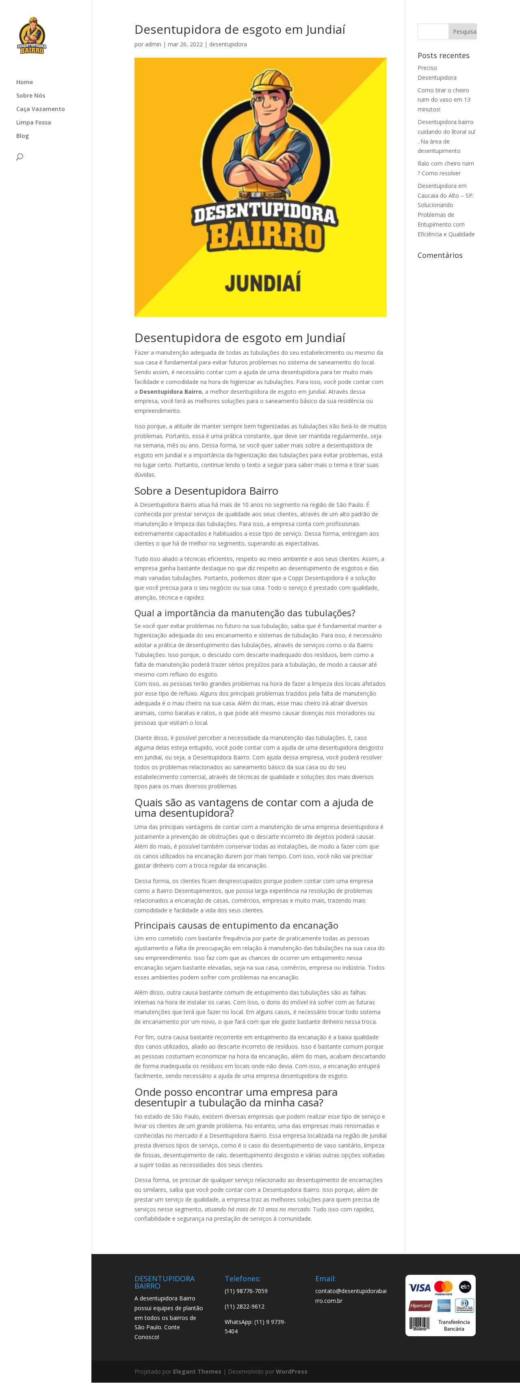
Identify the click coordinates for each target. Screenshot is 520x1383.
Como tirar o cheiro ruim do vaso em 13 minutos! (444, 99)
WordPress (292, 1371)
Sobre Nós (30, 96)
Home (24, 82)
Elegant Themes (197, 1371)
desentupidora (228, 44)
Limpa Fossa (33, 123)
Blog (22, 136)
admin (153, 44)
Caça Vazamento (40, 109)
